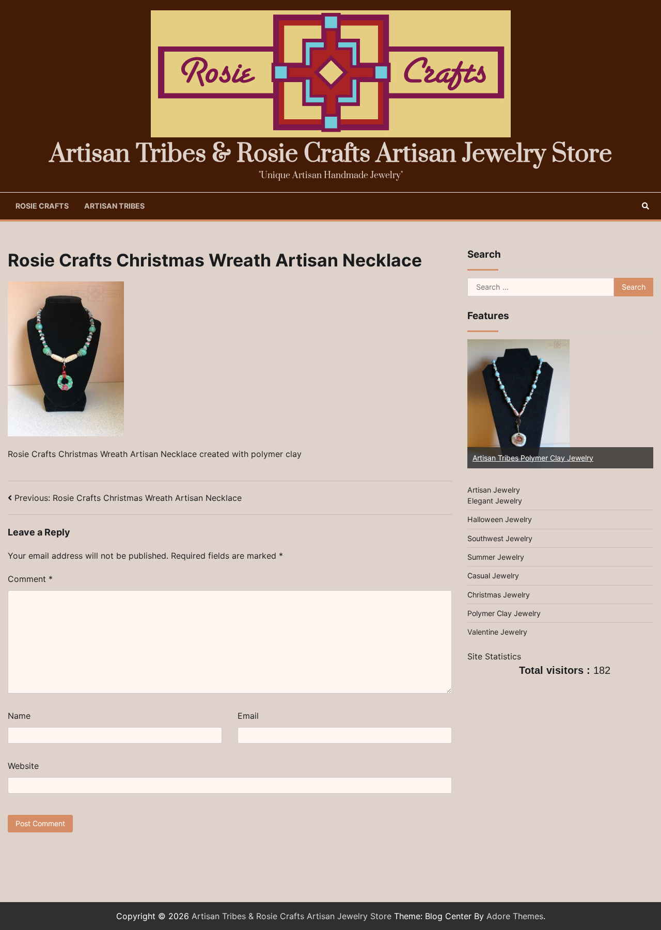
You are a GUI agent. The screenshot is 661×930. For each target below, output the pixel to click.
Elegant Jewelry (494, 500)
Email (248, 716)
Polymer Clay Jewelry (504, 613)
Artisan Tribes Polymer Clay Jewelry (533, 457)
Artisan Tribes (114, 205)
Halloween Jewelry (499, 519)
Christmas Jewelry (498, 594)
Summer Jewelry (495, 557)
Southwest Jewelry (499, 538)
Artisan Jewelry (493, 489)
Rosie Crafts (42, 205)
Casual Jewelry (493, 576)
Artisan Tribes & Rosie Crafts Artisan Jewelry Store (331, 154)
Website (23, 766)
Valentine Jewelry (497, 632)
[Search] (645, 206)
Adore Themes (514, 916)
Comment (30, 579)
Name (19, 716)
